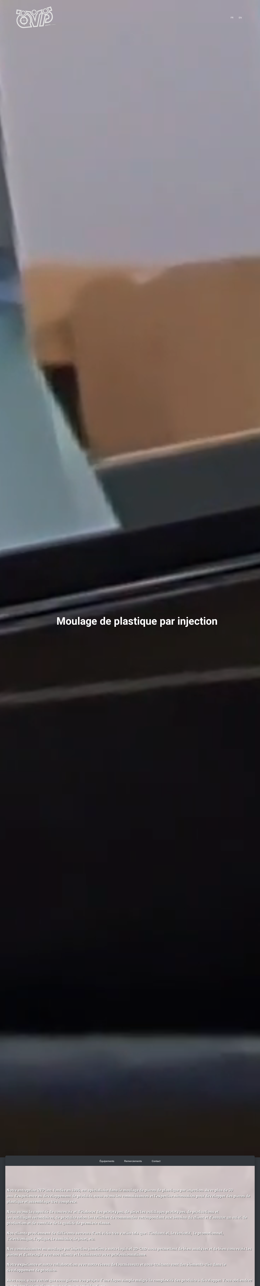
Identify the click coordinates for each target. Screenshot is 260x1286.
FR (232, 17)
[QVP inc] (35, 17)
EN (240, 17)
